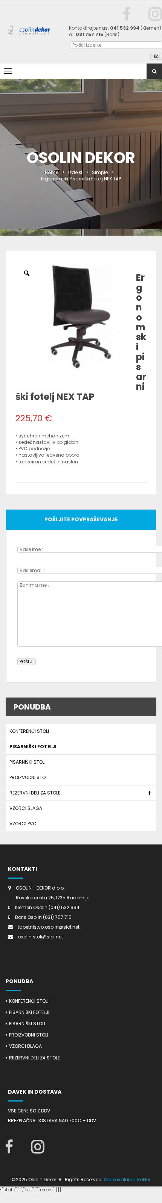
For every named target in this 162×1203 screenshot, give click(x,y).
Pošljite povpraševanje (81, 519)
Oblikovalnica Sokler (127, 1179)
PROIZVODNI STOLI (29, 777)
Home (51, 172)
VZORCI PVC (23, 823)
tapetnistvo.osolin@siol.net (48, 927)
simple (100, 172)
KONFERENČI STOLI (29, 731)
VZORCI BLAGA (25, 808)
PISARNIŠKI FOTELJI (33, 746)
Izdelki (75, 172)
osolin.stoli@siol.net (40, 937)
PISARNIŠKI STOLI (27, 762)
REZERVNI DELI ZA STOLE (34, 793)
